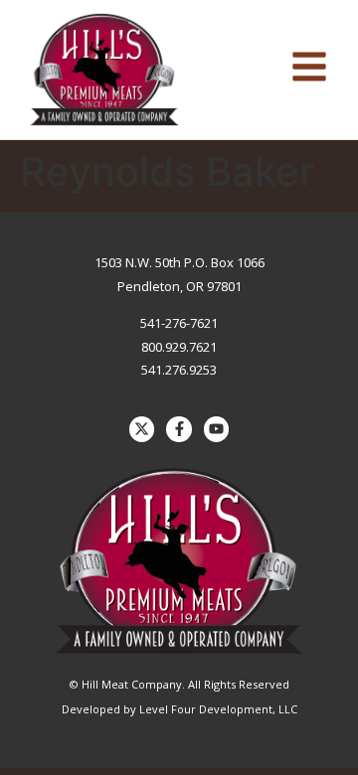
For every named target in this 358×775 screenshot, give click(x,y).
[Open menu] (309, 66)
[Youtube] (217, 429)
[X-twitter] (142, 429)
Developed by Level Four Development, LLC (179, 708)
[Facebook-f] (179, 429)
